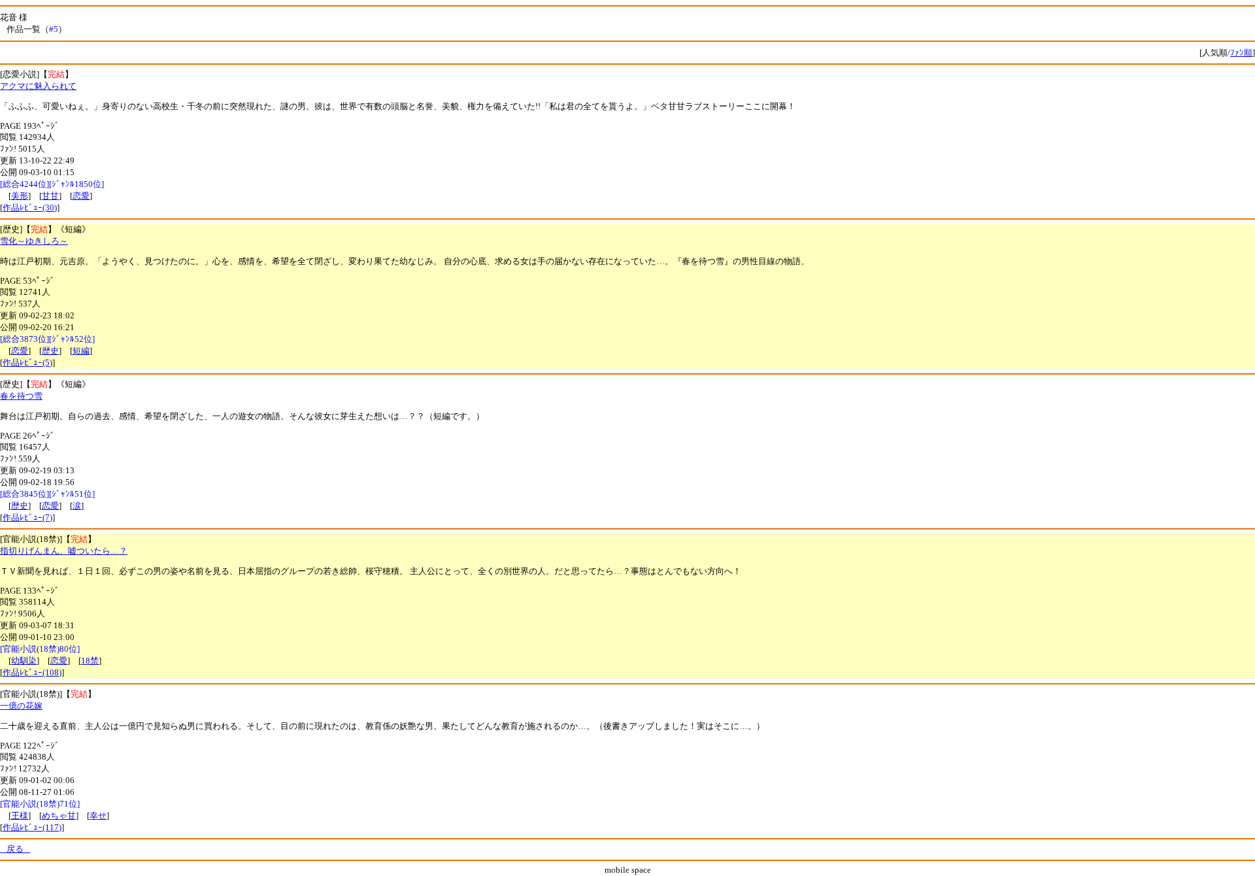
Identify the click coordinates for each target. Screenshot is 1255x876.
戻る (15, 849)
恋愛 (81, 196)
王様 (19, 815)
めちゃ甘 (59, 815)
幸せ (98, 815)
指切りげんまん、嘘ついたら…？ (63, 551)
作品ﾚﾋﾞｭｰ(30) (30, 207)
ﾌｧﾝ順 (1241, 53)
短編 (81, 351)
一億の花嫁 (21, 706)
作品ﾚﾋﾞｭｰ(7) (27, 517)
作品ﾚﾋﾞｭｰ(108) (32, 672)
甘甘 (50, 196)
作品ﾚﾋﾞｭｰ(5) (27, 362)
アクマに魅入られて (38, 86)
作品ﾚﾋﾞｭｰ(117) (32, 827)
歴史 (50, 351)
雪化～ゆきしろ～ (34, 241)
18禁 (90, 660)
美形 (19, 196)
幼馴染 (24, 660)
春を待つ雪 (21, 396)
